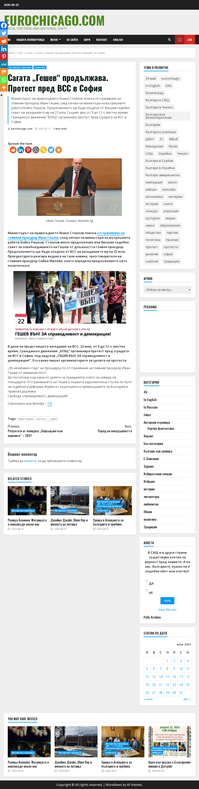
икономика (154, 196)
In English (153, 86)
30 (174, 692)
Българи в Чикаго (159, 107)
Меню (54, 39)
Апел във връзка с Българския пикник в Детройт (169, 741)
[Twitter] (51, 149)
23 (174, 685)
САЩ (149, 153)
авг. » (187, 699)
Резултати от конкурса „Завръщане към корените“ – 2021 (35, 431)
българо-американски (163, 175)
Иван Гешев (25, 419)
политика (40, 67)
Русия (173, 146)
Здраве (149, 466)
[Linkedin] (20, 149)
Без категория (153, 443)
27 (154, 692)
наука (150, 225)
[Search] (169, 39)
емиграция (154, 182)
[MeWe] (4, 64)
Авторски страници (20, 67)
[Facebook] (4, 25)
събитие (152, 261)
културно (153, 218)
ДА (151, 583)
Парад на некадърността (115, 428)
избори (151, 189)
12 (147, 677)
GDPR (87, 39)
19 (147, 685)
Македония (154, 146)
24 (181, 685)
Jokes (147, 414)
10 (181, 669)
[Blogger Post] (35, 149)
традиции (171, 261)
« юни (148, 699)
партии (172, 232)
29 (167, 692)
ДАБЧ (150, 139)
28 (160, 692)
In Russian (150, 407)
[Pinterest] (28, 149)
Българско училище (161, 132)
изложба (168, 189)
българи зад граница (109, 506)
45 (145, 392)
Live (189, 39)
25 (188, 685)
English (118, 39)
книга (168, 204)
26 (147, 692)
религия (152, 254)
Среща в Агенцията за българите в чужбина (108, 522)
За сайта (72, 39)
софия (53, 419)
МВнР (173, 139)
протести (171, 247)
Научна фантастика (161, 428)
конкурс (152, 211)
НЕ (151, 593)
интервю (175, 196)
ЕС (161, 139)
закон (172, 182)
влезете (30, 461)
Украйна (164, 153)
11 (188, 669)
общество (153, 232)
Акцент (149, 436)
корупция (170, 211)
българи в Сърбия (159, 161)
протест (41, 419)
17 (181, 677)
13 (154, 677)
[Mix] (4, 72)
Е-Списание (151, 458)
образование (170, 225)
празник (172, 240)
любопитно (151, 504)
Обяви (148, 511)
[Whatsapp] (4, 80)
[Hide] (1, 95)
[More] (58, 149)
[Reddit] (13, 149)
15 (167, 677)
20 (154, 685)
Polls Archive (152, 617)
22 (167, 685)
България (153, 125)
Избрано (149, 481)
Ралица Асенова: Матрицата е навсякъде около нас (27, 500)
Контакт (101, 39)
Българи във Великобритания (158, 116)
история (152, 204)
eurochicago (170, 78)
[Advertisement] (171, 343)
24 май (151, 78)
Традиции (150, 527)
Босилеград (154, 93)
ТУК (49, 403)
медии (170, 218)
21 (160, 685)
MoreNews (114, 785)
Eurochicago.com (54, 19)
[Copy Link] (43, 149)
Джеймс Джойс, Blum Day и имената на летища (70, 500)
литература (151, 496)
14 (160, 677)
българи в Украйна (160, 168)
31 (181, 692)
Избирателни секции (158, 474)
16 (174, 677)
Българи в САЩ (157, 100)
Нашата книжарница (31, 39)
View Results (167, 610)
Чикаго (182, 153)
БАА (168, 86)
